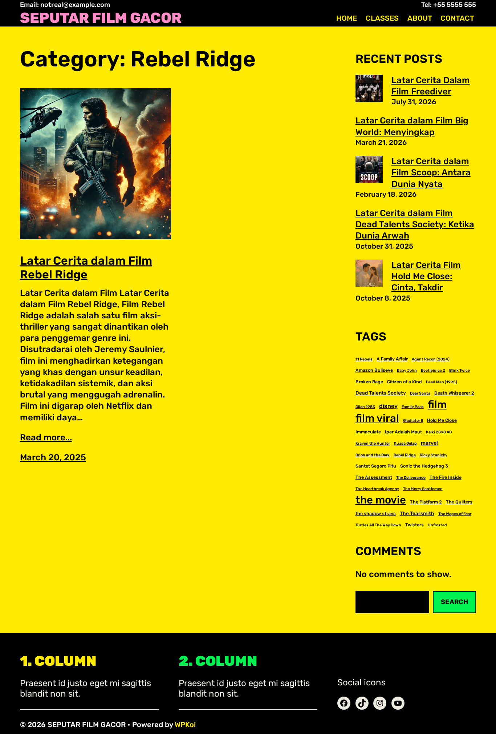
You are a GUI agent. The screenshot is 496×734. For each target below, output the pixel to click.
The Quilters (459, 502)
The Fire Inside (446, 477)
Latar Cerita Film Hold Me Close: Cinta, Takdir (426, 276)
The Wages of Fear (454, 513)
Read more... (46, 437)
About (419, 18)
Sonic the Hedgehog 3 (424, 466)
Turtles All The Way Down (378, 525)
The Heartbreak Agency (377, 488)
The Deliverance (411, 477)
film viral (377, 418)
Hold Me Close (442, 420)
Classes (382, 18)
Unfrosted (437, 525)
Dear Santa (420, 393)
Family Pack (413, 406)
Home (346, 18)
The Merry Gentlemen (423, 488)
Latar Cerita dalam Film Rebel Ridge (86, 267)
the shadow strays (375, 513)
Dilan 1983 (365, 406)
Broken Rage (369, 381)
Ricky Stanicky (433, 455)
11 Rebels (364, 359)
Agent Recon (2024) (431, 359)
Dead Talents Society (380, 393)
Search (454, 602)
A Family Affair (392, 359)
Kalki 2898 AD (439, 432)
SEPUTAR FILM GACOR (101, 18)
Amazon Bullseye (374, 370)
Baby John (407, 370)
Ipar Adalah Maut (403, 432)
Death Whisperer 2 (454, 393)
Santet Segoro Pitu (375, 466)
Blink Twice (459, 370)
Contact (457, 18)
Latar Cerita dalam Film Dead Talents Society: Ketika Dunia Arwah (414, 224)
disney (388, 406)
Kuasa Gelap (405, 443)
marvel (429, 443)
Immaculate (368, 432)
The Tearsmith (417, 513)
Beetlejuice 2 (433, 370)
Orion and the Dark (372, 455)
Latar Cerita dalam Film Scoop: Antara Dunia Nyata (431, 172)
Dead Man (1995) (441, 382)
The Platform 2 (426, 502)
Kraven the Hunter (372, 443)
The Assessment (373, 477)
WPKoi (185, 724)
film (437, 404)
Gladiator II (413, 420)
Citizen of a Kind (404, 381)
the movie (380, 500)
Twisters (414, 524)
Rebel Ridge (405, 455)
